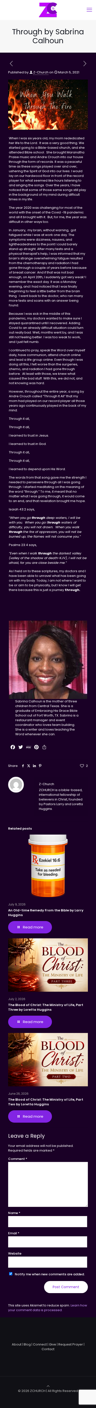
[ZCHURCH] (48, 9)
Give (52, 1344)
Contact (48, 1349)
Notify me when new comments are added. (50, 1274)
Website (14, 1253)
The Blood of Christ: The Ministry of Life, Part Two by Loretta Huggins (45, 1102)
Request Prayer (70, 1344)
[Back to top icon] (48, 1386)
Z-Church (40, 72)
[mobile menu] (89, 10)
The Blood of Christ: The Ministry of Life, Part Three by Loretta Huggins (45, 1007)
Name (14, 1213)
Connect (40, 1344)
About (16, 1344)
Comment (17, 1158)
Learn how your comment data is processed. (47, 1307)
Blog (27, 1344)
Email (13, 1233)
